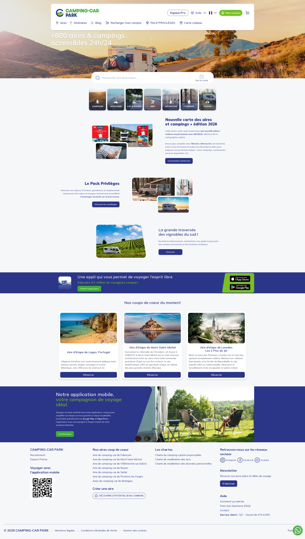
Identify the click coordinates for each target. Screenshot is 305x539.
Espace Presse (38, 459)
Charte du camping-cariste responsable (178, 455)
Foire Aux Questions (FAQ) (235, 505)
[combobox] (213, 13)
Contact (224, 510)
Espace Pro (178, 13)
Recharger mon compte (125, 23)
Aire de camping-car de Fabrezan (112, 455)
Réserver (88, 374)
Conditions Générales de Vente (99, 530)
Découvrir (170, 252)
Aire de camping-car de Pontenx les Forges (118, 476)
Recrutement (37, 455)
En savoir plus (64, 434)
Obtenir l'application (89, 288)
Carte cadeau (193, 23)
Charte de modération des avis (173, 459)
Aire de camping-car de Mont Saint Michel (117, 459)
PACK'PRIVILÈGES (162, 23)
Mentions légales (65, 530)
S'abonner (229, 483)
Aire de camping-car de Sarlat (110, 472)
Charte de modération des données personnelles (183, 463)
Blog (98, 23)
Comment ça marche (232, 501)
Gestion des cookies (135, 530)
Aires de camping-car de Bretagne (112, 480)
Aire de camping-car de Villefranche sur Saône (120, 463)
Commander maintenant (179, 161)
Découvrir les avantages (106, 204)
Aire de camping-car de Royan (110, 467)
